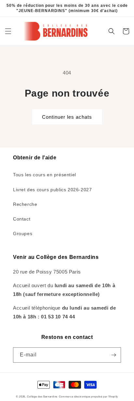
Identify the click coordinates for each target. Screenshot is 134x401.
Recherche (25, 204)
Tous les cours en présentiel (44, 174)
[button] (8, 31)
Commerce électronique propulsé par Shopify (88, 396)
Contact (21, 218)
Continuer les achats (67, 117)
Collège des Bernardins (42, 396)
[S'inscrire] (113, 355)
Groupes (22, 233)
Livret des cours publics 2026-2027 (52, 189)
